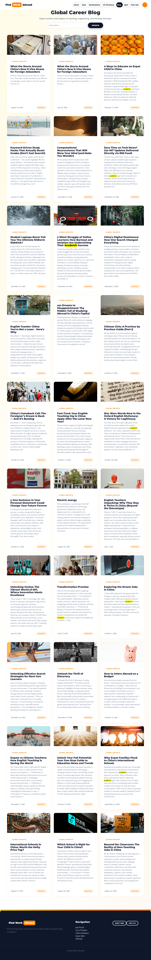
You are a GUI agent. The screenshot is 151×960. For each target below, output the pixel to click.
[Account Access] (144, 4)
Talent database (82, 933)
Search (95, 25)
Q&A (126, 5)
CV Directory (108, 5)
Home (76, 5)
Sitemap (79, 939)
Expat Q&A (80, 936)
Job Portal (80, 927)
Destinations (94, 5)
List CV (132, 923)
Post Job (135, 5)
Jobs (84, 5)
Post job (119, 923)
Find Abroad (18, 4)
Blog (119, 5)
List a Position (81, 930)
